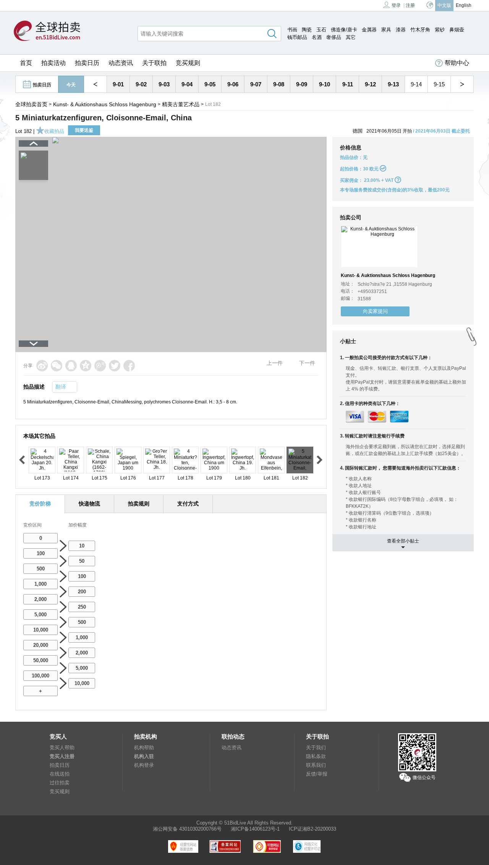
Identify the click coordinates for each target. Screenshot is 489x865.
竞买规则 (188, 63)
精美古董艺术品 (180, 104)
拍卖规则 (138, 504)
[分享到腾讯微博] (100, 365)
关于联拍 (154, 63)
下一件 (307, 363)
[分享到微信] (56, 365)
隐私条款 (316, 756)
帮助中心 (457, 63)
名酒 (317, 37)
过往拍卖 (60, 783)
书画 (292, 29)
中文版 (444, 5)
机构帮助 (144, 747)
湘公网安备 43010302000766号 (187, 829)
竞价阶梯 (40, 504)
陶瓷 (307, 29)
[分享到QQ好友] (71, 365)
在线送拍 (60, 774)
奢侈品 (333, 37)
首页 (26, 63)
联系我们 (316, 765)
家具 (386, 29)
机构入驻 (144, 756)
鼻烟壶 (456, 29)
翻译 (60, 387)
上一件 (275, 363)
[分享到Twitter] (114, 365)
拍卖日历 (87, 63)
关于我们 (316, 747)
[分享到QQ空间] (85, 365)
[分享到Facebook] (129, 365)
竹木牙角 (420, 29)
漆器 (401, 29)
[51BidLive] (47, 31)
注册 (410, 5)
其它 (351, 37)
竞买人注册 (62, 756)
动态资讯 (120, 63)
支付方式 (188, 504)
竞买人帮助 (62, 747)
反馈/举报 (316, 774)
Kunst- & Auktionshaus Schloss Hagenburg (104, 104)
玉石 (321, 29)
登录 (396, 5)
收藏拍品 (54, 131)
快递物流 (89, 504)
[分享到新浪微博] (42, 365)
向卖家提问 (375, 311)
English (463, 5)
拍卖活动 (53, 63)
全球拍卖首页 (31, 104)
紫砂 (440, 29)
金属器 (369, 29)
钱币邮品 (297, 37)
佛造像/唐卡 (344, 29)
